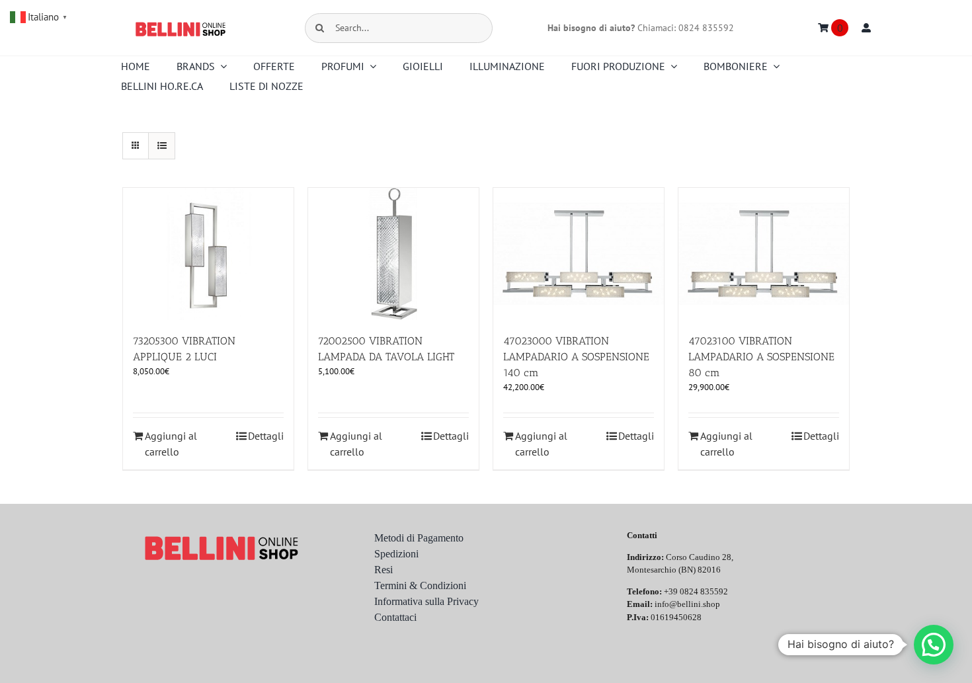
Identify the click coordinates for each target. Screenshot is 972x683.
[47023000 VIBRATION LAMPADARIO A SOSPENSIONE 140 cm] (578, 254)
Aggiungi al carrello (171, 443)
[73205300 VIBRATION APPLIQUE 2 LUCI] (208, 254)
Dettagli (266, 435)
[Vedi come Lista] (162, 146)
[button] (933, 644)
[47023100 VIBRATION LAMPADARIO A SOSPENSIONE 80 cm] (763, 254)
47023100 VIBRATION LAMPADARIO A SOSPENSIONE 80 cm (761, 357)
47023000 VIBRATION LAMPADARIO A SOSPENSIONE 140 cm (576, 357)
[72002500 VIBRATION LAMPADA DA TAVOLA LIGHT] (393, 254)
